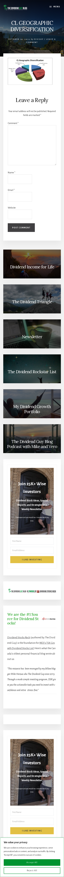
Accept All (32, 862)
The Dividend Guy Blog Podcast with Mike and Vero (32, 444)
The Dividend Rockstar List (32, 371)
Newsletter (32, 336)
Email (11, 190)
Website (12, 208)
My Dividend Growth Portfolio (32, 409)
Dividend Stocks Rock (18, 637)
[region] (32, 857)
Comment (13, 123)
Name (11, 172)
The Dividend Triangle (32, 301)
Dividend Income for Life (32, 267)
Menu (56, 7)
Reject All (32, 871)
